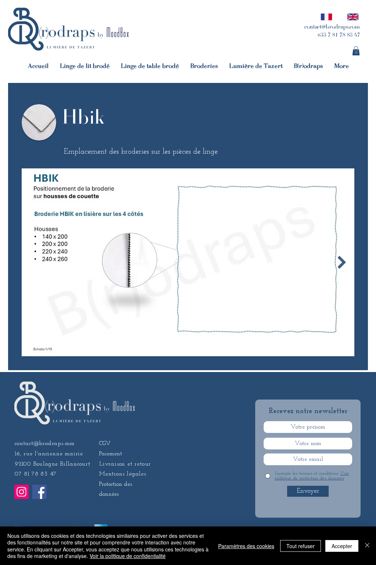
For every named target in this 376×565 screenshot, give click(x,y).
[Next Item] (341, 262)
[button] (356, 50)
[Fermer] (367, 545)
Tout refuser (300, 546)
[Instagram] (21, 492)
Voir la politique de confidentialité (128, 555)
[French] (324, 16)
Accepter (342, 546)
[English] (350, 16)
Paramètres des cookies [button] (246, 546)
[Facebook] (39, 492)
